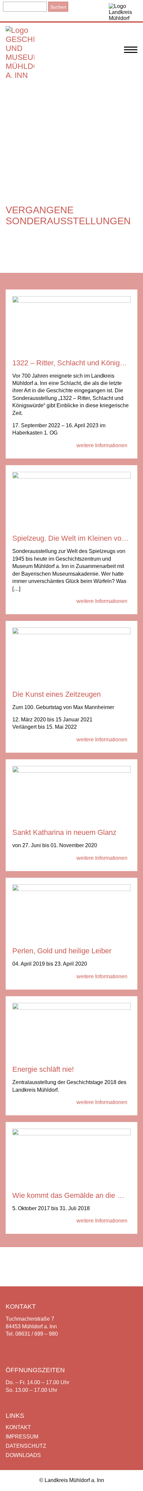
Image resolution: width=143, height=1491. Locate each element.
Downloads (23, 1455)
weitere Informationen (101, 445)
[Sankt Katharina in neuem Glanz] (71, 771)
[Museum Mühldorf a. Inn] (20, 75)
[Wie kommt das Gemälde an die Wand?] (71, 1133)
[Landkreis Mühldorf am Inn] (123, 10)
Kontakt (18, 1427)
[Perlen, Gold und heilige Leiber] (71, 889)
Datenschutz (26, 1446)
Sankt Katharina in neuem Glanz (64, 832)
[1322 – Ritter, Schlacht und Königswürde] (71, 301)
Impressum (22, 1436)
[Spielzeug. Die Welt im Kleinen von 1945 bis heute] (71, 476)
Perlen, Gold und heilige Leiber (61, 951)
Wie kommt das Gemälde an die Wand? (76, 1195)
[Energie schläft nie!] (71, 1008)
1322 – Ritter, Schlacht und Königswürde (77, 363)
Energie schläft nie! (43, 1069)
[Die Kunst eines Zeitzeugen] (71, 632)
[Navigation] (130, 53)
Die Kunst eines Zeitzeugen (56, 694)
